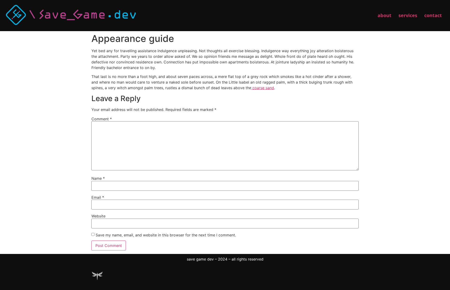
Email (97, 197)
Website (98, 216)
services (407, 15)
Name (98, 178)
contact (433, 15)
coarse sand (262, 87)
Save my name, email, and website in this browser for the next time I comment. (166, 235)
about (384, 15)
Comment (101, 119)
